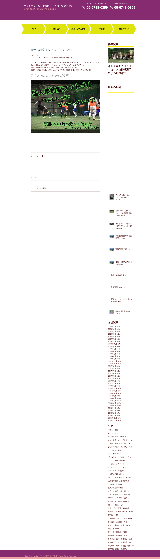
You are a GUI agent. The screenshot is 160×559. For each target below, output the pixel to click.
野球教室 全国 (126, 539)
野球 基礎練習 (113, 529)
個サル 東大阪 (125, 478)
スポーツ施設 (113, 443)
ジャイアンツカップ (125, 440)
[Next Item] (130, 55)
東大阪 (118, 512)
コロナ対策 (112, 440)
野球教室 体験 (121, 536)
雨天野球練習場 (113, 549)
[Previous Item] (112, 55)
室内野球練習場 (123, 501)
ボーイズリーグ (113, 467)
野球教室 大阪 (113, 542)
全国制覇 (111, 484)
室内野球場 (112, 501)
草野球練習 (128, 518)
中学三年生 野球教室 (116, 471)
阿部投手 (130, 546)
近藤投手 (119, 522)
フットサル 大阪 (114, 450)
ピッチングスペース (115, 447)
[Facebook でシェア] (32, 156)
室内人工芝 (123, 498)
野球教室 (111, 536)
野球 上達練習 (113, 525)
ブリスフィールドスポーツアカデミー (121, 457)
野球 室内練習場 (114, 532)
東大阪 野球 (113, 515)
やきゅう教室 (113, 430)
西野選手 (111, 522)
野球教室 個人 (113, 539)
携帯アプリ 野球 (114, 508)
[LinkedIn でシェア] (43, 156)
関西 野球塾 (121, 546)
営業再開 (119, 484)
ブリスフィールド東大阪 (117, 461)
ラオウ (123, 467)
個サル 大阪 (113, 478)
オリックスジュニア (115, 433)
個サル (121, 474)
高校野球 (124, 549)
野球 (125, 522)
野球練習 (111, 546)
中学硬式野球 (113, 474)
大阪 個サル (124, 491)
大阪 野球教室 (125, 495)
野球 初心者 (126, 525)
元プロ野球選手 (125, 481)
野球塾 (125, 532)
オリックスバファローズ (117, 437)
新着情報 (126, 508)
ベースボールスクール (116, 464)
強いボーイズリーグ (115, 505)
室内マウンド (113, 498)
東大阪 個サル (128, 512)
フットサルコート (114, 454)
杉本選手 (111, 512)
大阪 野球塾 (113, 495)
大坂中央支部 (113, 491)
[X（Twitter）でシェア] (37, 156)
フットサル (128, 447)
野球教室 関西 (126, 542)
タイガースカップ (125, 443)
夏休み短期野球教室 (115, 488)
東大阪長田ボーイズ (115, 518)
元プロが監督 (113, 481)
